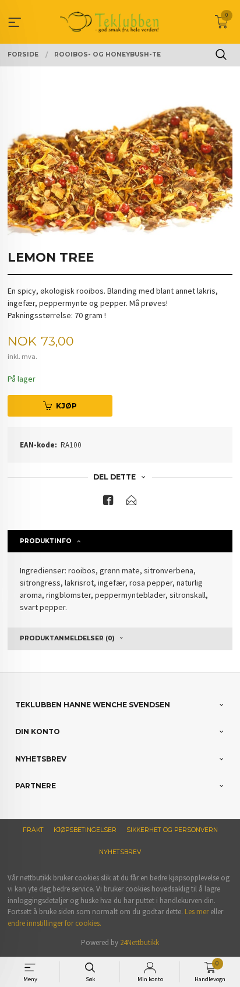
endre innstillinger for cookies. (54, 923)
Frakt (33, 830)
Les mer (197, 911)
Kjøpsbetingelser (85, 830)
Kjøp (66, 405)
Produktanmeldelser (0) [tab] (67, 638)
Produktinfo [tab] (46, 541)
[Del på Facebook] (108, 502)
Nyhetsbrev (120, 852)
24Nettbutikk (139, 942)
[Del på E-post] (131, 502)
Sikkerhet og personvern (172, 830)
